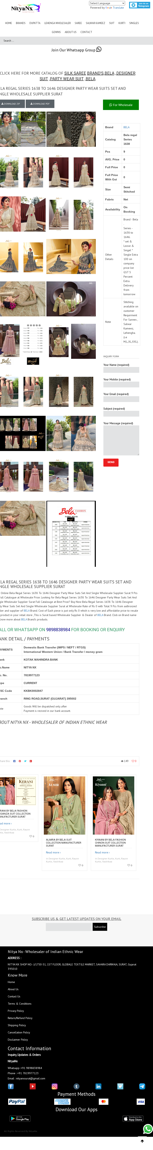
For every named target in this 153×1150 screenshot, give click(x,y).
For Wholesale (122, 105)
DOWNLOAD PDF (41, 103)
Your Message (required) (118, 423)
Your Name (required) (116, 365)
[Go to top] (142, 1141)
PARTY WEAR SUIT (67, 78)
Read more (52, 852)
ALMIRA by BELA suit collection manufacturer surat (63, 842)
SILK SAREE (75, 73)
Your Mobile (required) (117, 379)
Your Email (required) (116, 394)
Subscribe (100, 927)
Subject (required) (114, 408)
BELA (109, 73)
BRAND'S (95, 73)
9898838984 (58, 629)
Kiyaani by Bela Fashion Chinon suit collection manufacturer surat (110, 842)
